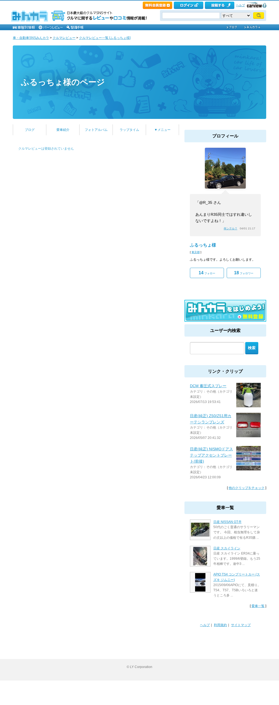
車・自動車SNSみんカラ (31, 38)
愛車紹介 (62, 130)
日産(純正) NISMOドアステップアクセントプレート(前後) (211, 455)
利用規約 (220, 625)
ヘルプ (240, 5)
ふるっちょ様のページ (63, 82)
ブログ (30, 130)
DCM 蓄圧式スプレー (208, 386)
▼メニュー (162, 130)
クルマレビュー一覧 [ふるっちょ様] (105, 38)
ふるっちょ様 (203, 245)
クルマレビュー (64, 38)
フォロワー (243, 272)
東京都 (196, 252)
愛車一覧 (258, 606)
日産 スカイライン (226, 548)
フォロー (207, 272)
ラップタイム (129, 130)
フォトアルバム (96, 130)
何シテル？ (230, 228)
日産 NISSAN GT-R (227, 522)
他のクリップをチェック (247, 488)
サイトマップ (241, 625)
